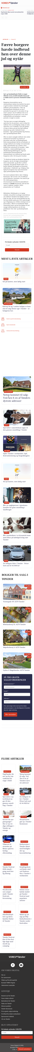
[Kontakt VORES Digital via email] (21, 965)
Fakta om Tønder (6, 1003)
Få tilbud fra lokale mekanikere (10, 1014)
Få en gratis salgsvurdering (9, 1011)
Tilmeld (17, 250)
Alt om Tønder (5, 1019)
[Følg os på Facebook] (13, 965)
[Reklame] (17, 226)
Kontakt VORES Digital (8, 983)
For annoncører (6, 977)
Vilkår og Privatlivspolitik (9, 980)
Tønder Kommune (6, 1009)
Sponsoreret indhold (7, 1016)
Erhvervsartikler (6, 1006)
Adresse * (7, 698)
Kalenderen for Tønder (8, 1001)
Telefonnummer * (9, 684)
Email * (6, 691)
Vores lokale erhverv (7, 998)
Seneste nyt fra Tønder (8, 996)
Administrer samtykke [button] (8, 985)
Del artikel (23, 87)
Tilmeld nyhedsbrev (25, 1049)
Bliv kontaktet (10, 714)
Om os (3, 975)
